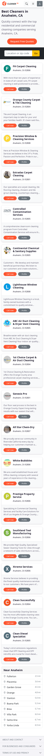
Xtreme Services (23, 566)
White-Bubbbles (22, 460)
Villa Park (23, 714)
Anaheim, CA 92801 (21, 179)
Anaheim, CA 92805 (21, 218)
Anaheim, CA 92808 (21, 143)
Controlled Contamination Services (22, 211)
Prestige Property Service (23, 495)
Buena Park (23, 703)
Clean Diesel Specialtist (20, 635)
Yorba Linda (23, 725)
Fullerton (23, 676)
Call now (10, 89)
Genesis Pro (20, 393)
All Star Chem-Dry (23, 427)
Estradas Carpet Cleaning (22, 174)
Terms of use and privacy (15, 752)
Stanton (23, 698)
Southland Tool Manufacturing (22, 532)
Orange (23, 692)
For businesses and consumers (18, 746)
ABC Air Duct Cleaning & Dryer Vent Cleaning (26, 322)
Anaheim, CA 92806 (21, 70)
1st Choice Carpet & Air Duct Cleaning (25, 359)
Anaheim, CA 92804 (21, 106)
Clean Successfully (24, 600)
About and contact (12, 739)
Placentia (23, 681)
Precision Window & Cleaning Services (25, 137)
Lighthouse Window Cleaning (25, 286)
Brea (23, 708)
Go (36, 53)
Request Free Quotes (22, 41)
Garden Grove (23, 687)
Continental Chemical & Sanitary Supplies (26, 250)
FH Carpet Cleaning (24, 66)
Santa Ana (23, 719)
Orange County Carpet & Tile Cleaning (26, 101)
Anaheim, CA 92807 (21, 431)
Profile (24, 89)
